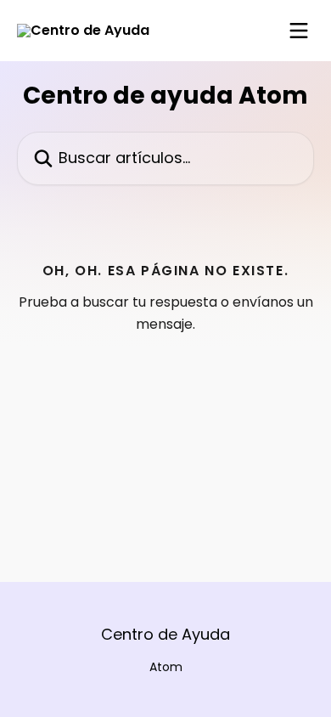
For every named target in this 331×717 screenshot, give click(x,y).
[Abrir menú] (298, 30)
